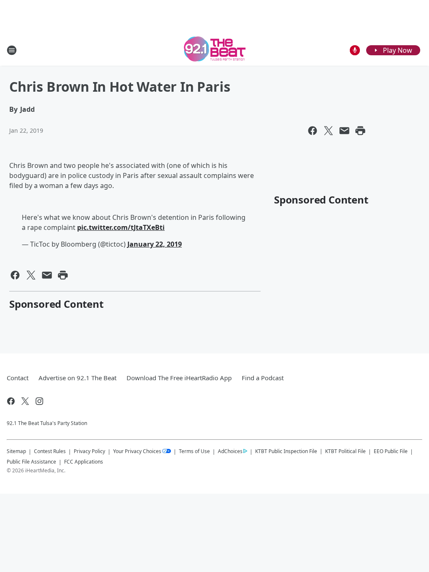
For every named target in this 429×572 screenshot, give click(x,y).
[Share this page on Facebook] (312, 131)
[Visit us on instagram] (39, 401)
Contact (17, 378)
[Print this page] (360, 131)
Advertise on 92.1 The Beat (77, 378)
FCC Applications (83, 461)
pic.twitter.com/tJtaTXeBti (121, 227)
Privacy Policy (89, 451)
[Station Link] (215, 50)
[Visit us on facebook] (11, 401)
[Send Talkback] (355, 50)
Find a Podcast (263, 378)
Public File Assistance (31, 461)
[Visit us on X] (25, 401)
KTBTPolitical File (345, 451)
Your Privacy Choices (137, 451)
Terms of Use (194, 451)
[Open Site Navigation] (12, 50)
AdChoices (230, 451)
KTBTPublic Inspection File (286, 451)
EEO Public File (391, 451)
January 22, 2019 (154, 244)
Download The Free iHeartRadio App (179, 378)
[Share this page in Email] (344, 131)
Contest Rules (50, 451)
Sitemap (16, 451)
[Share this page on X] (328, 131)
